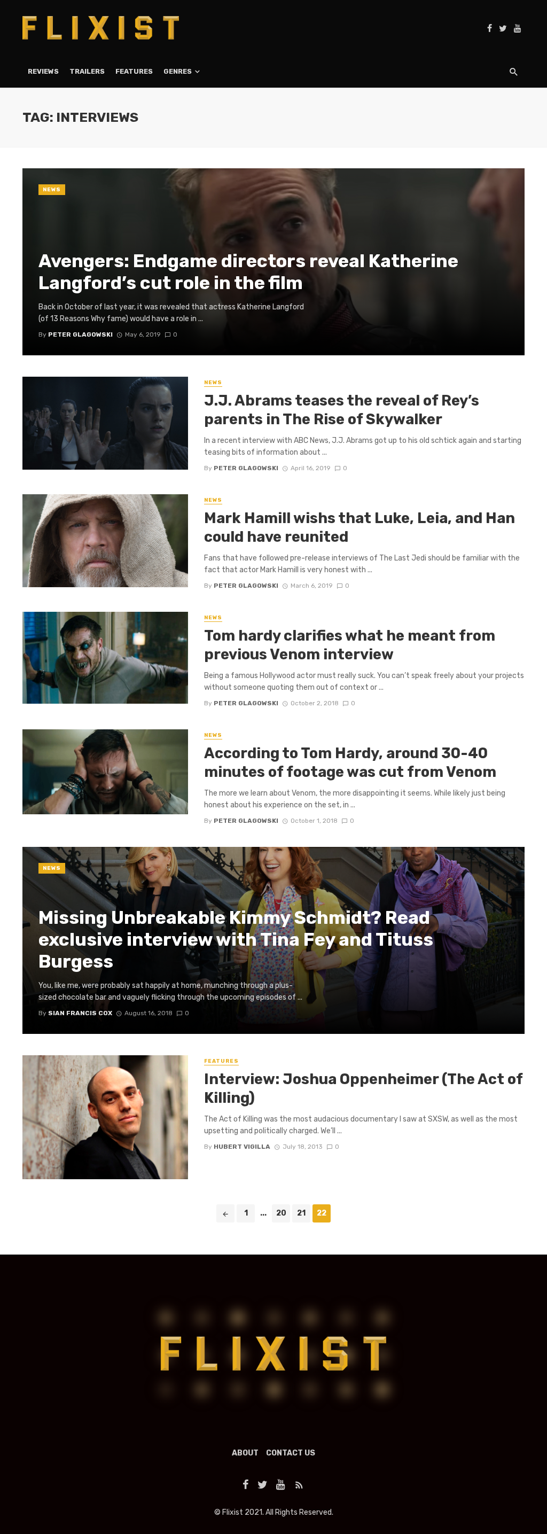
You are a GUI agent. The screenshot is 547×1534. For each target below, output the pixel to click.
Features (134, 71)
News (52, 189)
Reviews (43, 71)
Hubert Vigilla (242, 1146)
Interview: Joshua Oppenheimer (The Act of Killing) (363, 1088)
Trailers (87, 71)
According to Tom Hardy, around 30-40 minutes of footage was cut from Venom (350, 762)
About (245, 1453)
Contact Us (290, 1453)
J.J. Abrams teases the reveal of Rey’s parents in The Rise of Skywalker (341, 410)
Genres (177, 71)
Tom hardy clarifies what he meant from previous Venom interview (349, 645)
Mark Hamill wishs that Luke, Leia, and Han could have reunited (359, 527)
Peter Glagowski (246, 468)
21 (301, 1213)
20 (281, 1213)
